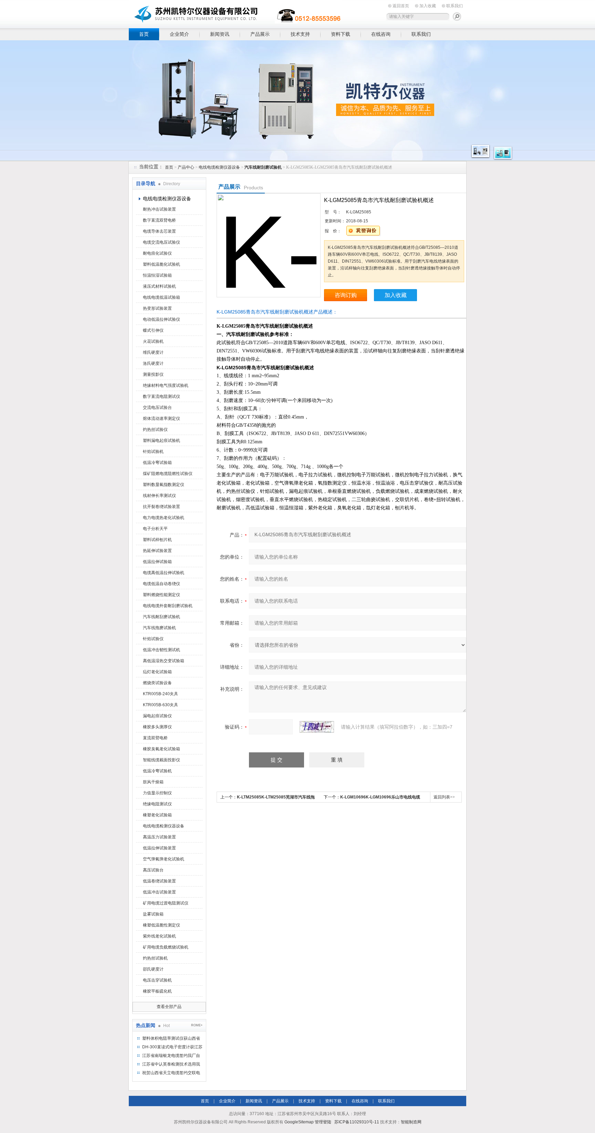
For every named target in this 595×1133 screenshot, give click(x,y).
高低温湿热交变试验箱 (163, 660)
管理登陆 (323, 1122)
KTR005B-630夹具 (160, 704)
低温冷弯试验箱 (157, 462)
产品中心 (186, 167)
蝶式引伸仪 (153, 330)
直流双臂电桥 (155, 737)
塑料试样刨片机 (157, 539)
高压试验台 (153, 870)
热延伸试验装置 (157, 550)
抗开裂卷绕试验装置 (161, 506)
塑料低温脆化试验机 (161, 264)
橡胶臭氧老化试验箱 (161, 748)
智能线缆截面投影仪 (161, 760)
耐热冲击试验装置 (159, 209)
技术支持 (300, 34)
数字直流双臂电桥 (159, 220)
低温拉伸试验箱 (157, 561)
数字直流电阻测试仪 (161, 396)
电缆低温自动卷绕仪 (161, 583)
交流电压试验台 (157, 407)
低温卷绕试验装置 (159, 881)
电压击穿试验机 (157, 980)
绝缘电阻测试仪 (157, 804)
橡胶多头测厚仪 (157, 726)
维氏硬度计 (153, 352)
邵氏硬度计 (153, 969)
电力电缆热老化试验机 (163, 517)
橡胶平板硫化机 (157, 991)
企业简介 (179, 34)
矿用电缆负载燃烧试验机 (165, 947)
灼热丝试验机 (155, 958)
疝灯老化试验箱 (157, 671)
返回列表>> (444, 797)
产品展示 (260, 34)
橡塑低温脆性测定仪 (161, 925)
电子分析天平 (155, 528)
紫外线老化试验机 (159, 936)
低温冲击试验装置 (159, 892)
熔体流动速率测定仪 (161, 418)
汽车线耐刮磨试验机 (161, 616)
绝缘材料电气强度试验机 (165, 385)
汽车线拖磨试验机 (159, 627)
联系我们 (454, 5)
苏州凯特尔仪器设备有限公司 (235, 13)
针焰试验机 (153, 451)
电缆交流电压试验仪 (161, 242)
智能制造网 (411, 1122)
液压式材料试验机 (159, 286)
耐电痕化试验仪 (157, 253)
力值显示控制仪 (157, 793)
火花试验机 (153, 341)
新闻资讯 (219, 34)
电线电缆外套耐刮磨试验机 (167, 605)
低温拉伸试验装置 (159, 848)
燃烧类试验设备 (157, 682)
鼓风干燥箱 (153, 782)
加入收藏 (427, 5)
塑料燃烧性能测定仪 (161, 594)
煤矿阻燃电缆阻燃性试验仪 (167, 473)
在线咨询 (380, 34)
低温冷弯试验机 (157, 771)
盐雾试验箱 (153, 914)
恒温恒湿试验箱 (157, 275)
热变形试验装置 (157, 308)
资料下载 (340, 34)
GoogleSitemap (299, 1122)
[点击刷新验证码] (317, 727)
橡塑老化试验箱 (157, 815)
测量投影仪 (153, 374)
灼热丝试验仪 (155, 429)
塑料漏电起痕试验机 (161, 440)
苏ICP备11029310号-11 (356, 1122)
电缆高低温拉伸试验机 (163, 572)
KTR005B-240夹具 (160, 693)
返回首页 (401, 5)
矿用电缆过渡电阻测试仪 (165, 903)
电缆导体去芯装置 (159, 231)
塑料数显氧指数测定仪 (163, 484)
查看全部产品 (169, 1006)
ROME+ (196, 1025)
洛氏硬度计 (153, 363)
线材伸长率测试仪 (159, 495)
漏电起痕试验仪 (157, 715)
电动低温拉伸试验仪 (161, 319)
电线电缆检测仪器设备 (219, 167)
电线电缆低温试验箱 (161, 297)
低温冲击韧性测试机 (161, 649)
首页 (144, 34)
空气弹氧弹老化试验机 (163, 859)
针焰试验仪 (153, 638)
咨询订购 (346, 295)
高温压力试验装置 (159, 837)
